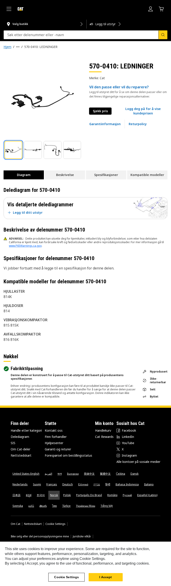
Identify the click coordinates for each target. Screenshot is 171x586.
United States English (25, 474)
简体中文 (89, 474)
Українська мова (85, 506)
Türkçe (66, 506)
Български (73, 474)
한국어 (41, 495)
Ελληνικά (83, 484)
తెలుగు (43, 506)
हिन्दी (107, 484)
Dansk (134, 474)
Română (112, 495)
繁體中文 (105, 474)
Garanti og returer (58, 449)
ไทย (54, 506)
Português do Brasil (89, 495)
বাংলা (59, 474)
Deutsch (67, 484)
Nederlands (20, 484)
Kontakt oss (54, 430)
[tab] (13, 150)
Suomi (37, 484)
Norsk (54, 495)
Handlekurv (103, 430)
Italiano (149, 484)
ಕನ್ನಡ (28, 495)
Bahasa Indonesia (127, 484)
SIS (13, 443)
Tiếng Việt (106, 506)
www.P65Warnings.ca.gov (25, 246)
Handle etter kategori (26, 430)
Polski (67, 495)
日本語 (16, 495)
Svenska (17, 506)
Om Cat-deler (20, 449)
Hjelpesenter (54, 443)
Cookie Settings (55, 524)
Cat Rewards (104, 437)
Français (51, 484)
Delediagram (20, 437)
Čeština (120, 474)
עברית (97, 484)
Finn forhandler (56, 437)
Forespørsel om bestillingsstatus (68, 455)
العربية (48, 474)
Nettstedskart (21, 455)
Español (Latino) (147, 495)
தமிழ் (31, 506)
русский (127, 495)
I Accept (105, 577)
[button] (143, 111)
